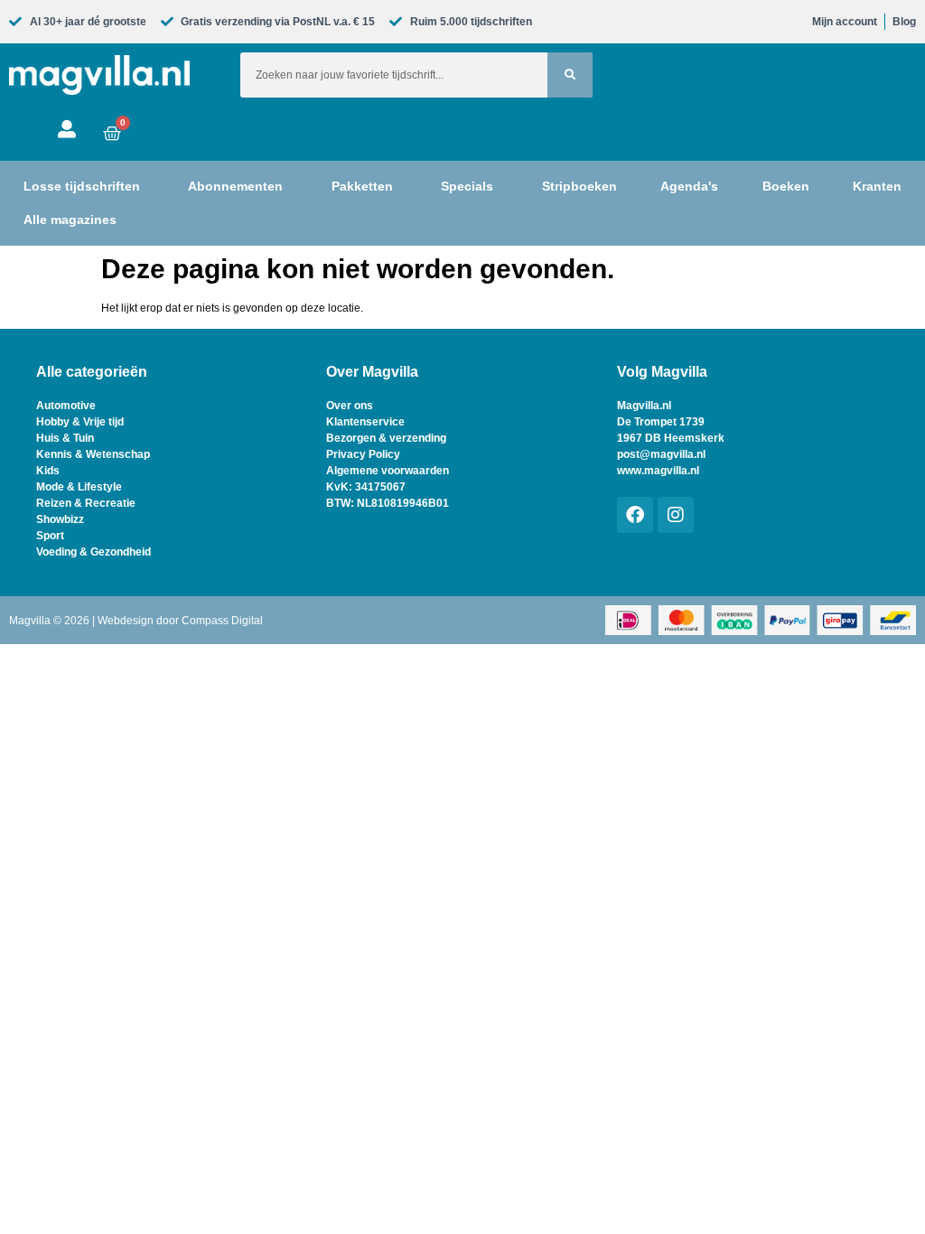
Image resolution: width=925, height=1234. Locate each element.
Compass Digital (222, 620)
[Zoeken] (570, 75)
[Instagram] (676, 515)
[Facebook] (635, 515)
